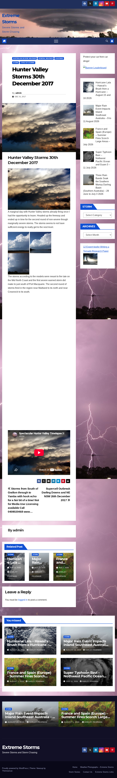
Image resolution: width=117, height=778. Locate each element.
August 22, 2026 (17, 650)
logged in (23, 600)
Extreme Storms (20, 747)
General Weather (45, 58)
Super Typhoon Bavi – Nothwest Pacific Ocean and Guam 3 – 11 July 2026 (84, 676)
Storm (15, 62)
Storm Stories (74, 772)
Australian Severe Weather (24, 58)
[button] (107, 41)
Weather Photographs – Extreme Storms (97, 767)
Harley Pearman (37, 650)
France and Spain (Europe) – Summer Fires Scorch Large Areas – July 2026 (29, 676)
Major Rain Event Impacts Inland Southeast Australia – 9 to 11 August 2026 (85, 644)
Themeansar (7, 771)
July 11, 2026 (72, 681)
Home (74, 767)
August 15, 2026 (74, 650)
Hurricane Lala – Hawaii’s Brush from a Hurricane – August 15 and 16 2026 (28, 644)
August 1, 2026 (17, 681)
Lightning (59, 58)
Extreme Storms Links (104, 772)
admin (18, 93)
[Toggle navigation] (56, 41)
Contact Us (87, 772)
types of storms (27, 62)
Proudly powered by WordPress (15, 768)
